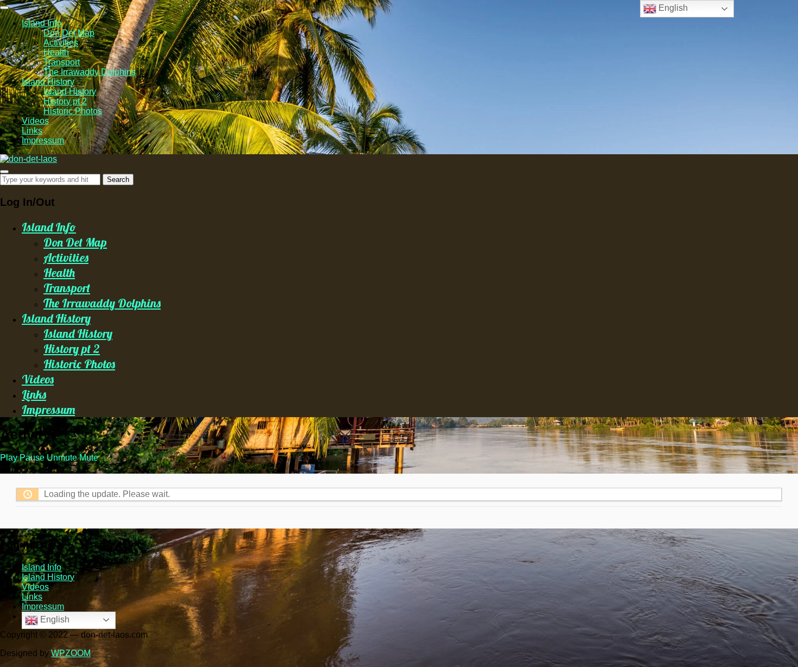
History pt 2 (65, 101)
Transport (61, 62)
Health (56, 52)
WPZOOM (71, 653)
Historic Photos (72, 111)
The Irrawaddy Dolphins (89, 72)
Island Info (41, 23)
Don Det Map (68, 32)
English (53, 619)
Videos (35, 120)
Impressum (43, 140)
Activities (60, 42)
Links (32, 130)
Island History (48, 81)
